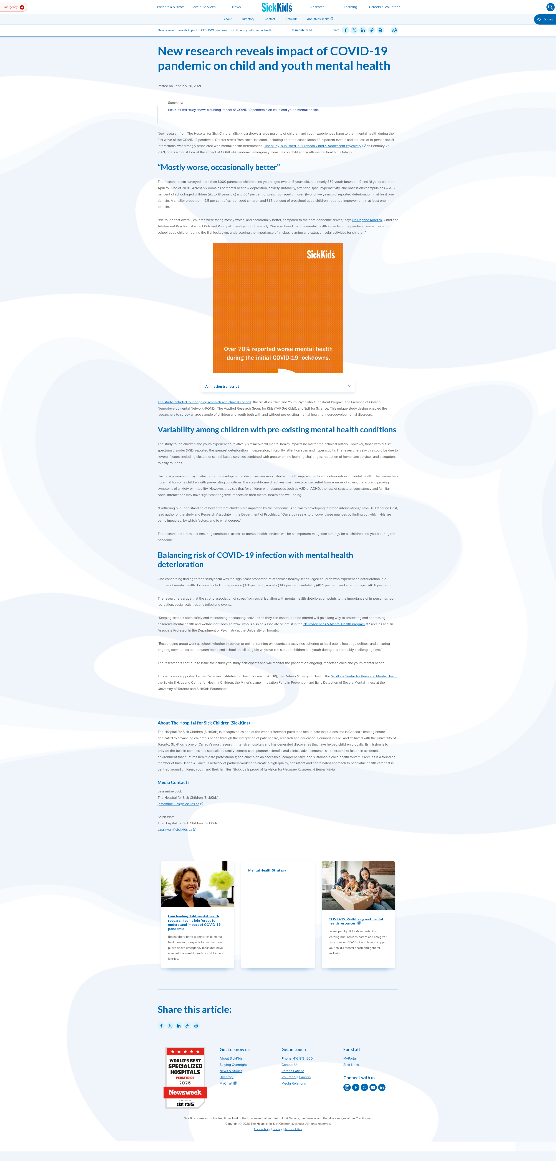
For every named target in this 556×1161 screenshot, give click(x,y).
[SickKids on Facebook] (355, 1087)
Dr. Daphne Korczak (367, 220)
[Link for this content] (371, 30)
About (227, 19)
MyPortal (350, 1058)
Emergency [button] (11, 7)
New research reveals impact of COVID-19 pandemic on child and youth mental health (274, 58)
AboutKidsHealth (318, 19)
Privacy (277, 1129)
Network (291, 19)
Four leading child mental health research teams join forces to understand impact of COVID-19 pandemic (194, 922)
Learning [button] (350, 7)
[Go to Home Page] (277, 7)
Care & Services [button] (203, 7)
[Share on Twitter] (354, 30)
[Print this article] (380, 30)
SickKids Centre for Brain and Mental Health (364, 676)
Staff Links (351, 1065)
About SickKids (231, 1058)
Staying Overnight (233, 1065)
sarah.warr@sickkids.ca (175, 829)
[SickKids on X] (364, 1087)
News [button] (236, 7)
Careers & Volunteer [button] (384, 7)
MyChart (226, 1083)
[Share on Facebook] (345, 30)
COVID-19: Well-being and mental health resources (356, 921)
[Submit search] (550, 7)
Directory (248, 19)
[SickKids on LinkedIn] (382, 1087)
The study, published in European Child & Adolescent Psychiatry (312, 146)
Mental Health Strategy (267, 870)
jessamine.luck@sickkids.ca (178, 804)
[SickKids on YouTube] (373, 1087)
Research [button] (317, 7)
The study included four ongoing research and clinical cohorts (204, 402)
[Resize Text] (394, 30)
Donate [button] (548, 19)
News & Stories (231, 1071)
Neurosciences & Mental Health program (334, 624)
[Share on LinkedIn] (363, 30)
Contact (270, 19)
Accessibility (262, 1129)
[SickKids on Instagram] (347, 1087)
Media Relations (293, 1083)
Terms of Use (293, 1129)
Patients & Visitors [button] (170, 7)
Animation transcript (222, 386)
